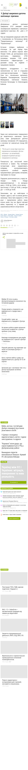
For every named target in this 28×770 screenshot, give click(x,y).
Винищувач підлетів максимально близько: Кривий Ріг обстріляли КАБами (14, 454)
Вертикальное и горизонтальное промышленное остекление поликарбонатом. (13, 658)
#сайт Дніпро (10, 215)
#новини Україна (19, 214)
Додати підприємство (14, 518)
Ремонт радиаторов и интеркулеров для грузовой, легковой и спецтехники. (11, 682)
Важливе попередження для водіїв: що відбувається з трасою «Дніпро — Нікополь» (14, 339)
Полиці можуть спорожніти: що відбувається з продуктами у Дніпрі (12, 311)
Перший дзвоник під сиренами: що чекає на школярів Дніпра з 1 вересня (14, 349)
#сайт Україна (4, 215)
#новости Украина (4, 217)
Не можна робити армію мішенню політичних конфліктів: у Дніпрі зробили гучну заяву (13, 329)
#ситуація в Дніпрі (13, 217)
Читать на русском (5, 20)
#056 (2, 214)
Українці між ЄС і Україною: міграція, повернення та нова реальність (13, 472)
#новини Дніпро (11, 214)
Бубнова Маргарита (8, 220)
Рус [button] (5, 8)
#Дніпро (5, 214)
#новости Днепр (17, 215)
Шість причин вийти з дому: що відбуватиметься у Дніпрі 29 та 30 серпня (13, 359)
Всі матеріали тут (14, 482)
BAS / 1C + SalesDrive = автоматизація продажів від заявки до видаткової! (12, 611)
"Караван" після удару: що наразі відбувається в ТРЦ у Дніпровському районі (13, 445)
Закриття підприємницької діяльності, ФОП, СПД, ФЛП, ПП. (13, 634)
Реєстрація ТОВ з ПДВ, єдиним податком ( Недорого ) (12, 588)
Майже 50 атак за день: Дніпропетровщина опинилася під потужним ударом (14, 301)
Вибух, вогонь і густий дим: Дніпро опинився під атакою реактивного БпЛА (13, 428)
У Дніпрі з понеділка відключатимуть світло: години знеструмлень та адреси (14, 437)
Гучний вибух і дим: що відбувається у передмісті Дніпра (13, 320)
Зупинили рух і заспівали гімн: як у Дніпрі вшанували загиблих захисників (14, 370)
